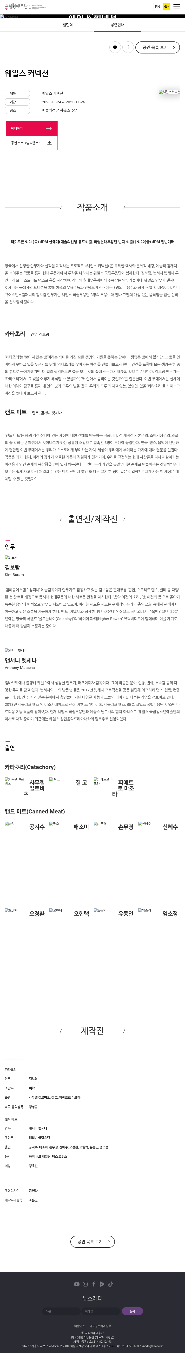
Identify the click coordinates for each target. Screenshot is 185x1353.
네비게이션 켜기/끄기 (176, 6)
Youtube (76, 1284)
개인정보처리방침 (100, 1326)
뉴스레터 (92, 1298)
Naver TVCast (102, 1284)
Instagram (85, 1284)
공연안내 (117, 24)
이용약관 (79, 1326)
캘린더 (68, 24)
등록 (132, 1311)
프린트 (115, 47)
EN (157, 6)
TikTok (110, 1284)
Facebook (128, 47)
